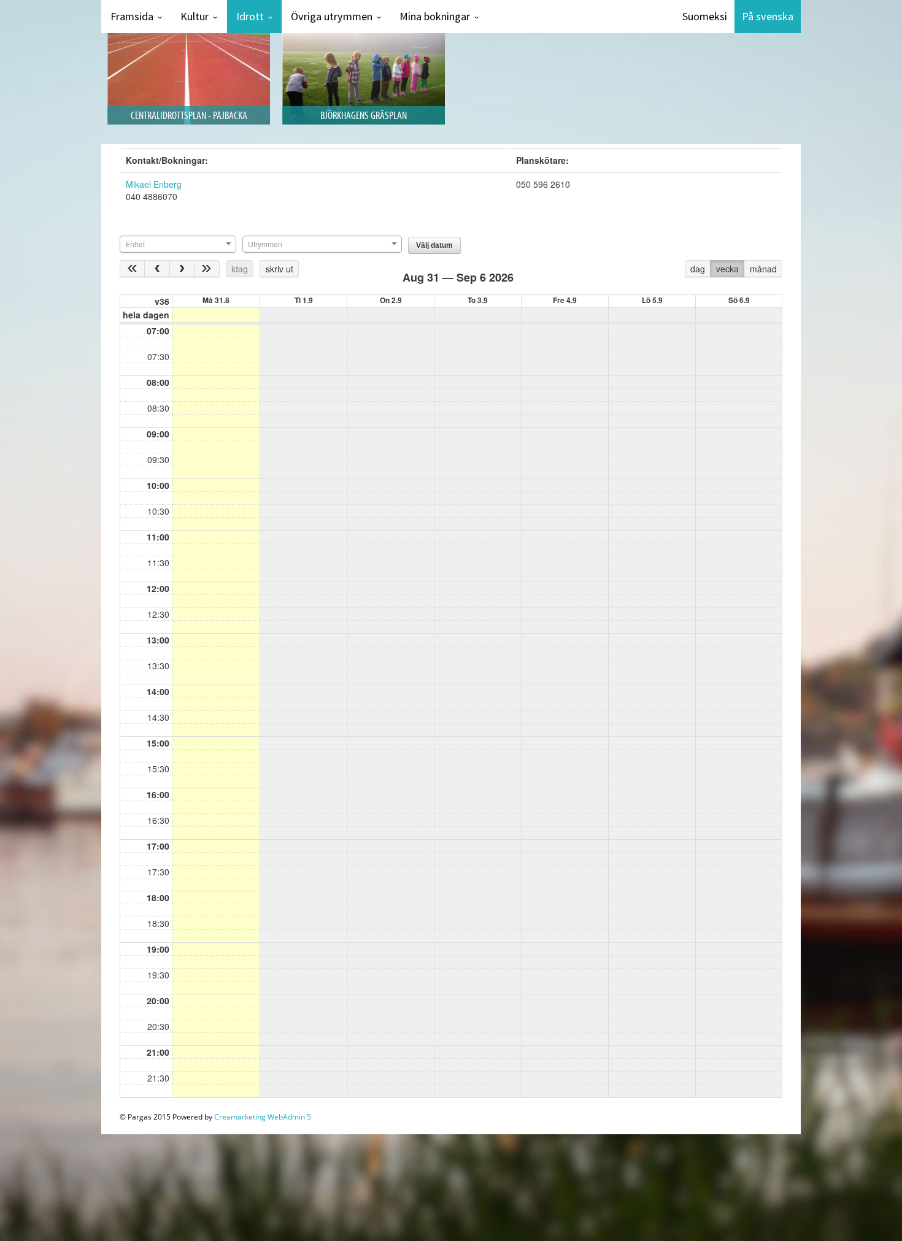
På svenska (767, 16)
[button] (434, 245)
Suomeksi (704, 16)
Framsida (131, 16)
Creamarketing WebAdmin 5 (262, 1117)
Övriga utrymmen (331, 16)
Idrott (250, 16)
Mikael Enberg (154, 184)
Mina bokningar (434, 16)
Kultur (194, 16)
